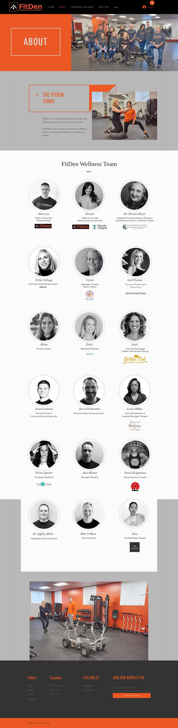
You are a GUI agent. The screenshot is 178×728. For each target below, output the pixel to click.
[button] (152, 2)
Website (89, 353)
